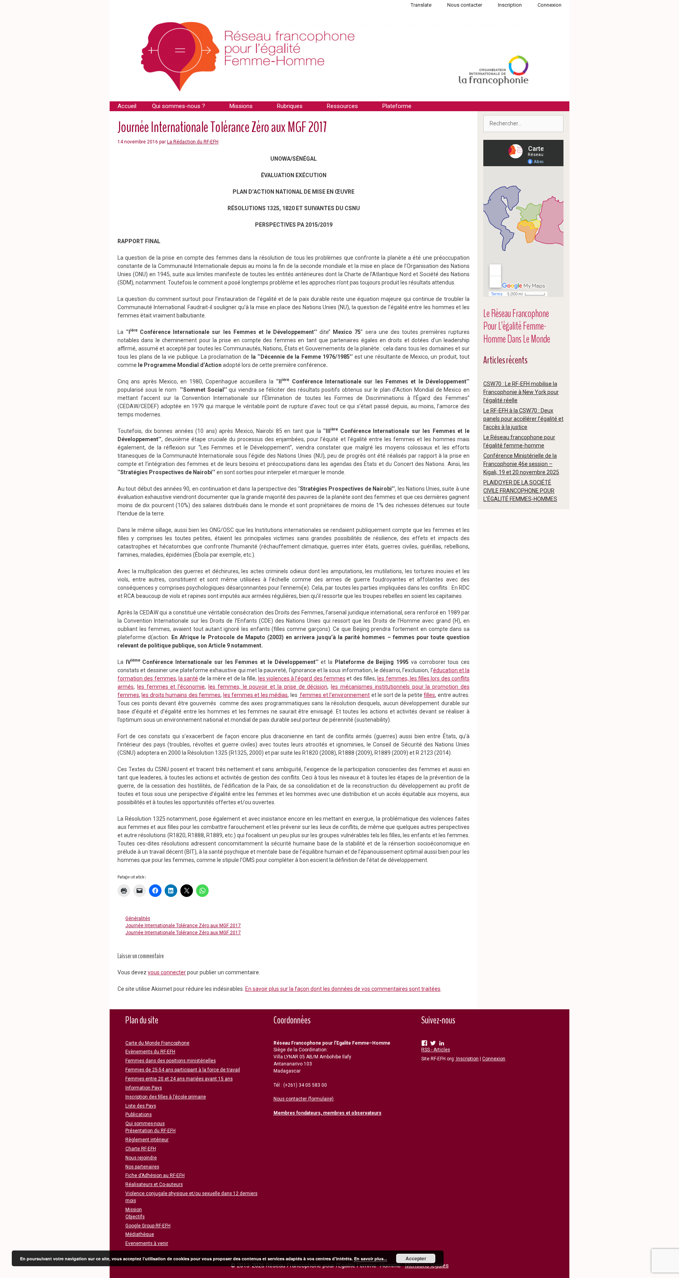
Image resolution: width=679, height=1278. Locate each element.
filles (429, 695)
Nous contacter (464, 5)
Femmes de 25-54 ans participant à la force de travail (182, 1070)
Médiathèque (139, 1234)
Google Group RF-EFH (148, 1225)
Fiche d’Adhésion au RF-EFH (155, 1175)
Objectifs (135, 1216)
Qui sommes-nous (145, 1123)
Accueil (126, 106)
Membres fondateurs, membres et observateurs (327, 1113)
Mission (133, 1209)
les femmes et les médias (255, 695)
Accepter (416, 1258)
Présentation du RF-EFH (150, 1130)
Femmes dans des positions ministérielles (170, 1060)
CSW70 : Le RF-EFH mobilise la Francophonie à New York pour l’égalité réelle (521, 392)
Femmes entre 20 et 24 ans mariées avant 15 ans (179, 1079)
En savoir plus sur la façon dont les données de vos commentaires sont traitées (342, 989)
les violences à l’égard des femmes (301, 678)
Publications (138, 1114)
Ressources (342, 106)
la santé (188, 678)
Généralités (137, 918)
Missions (241, 106)
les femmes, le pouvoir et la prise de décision (267, 687)
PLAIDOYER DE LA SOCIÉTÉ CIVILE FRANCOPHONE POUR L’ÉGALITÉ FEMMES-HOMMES (520, 490)
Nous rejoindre (141, 1158)
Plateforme (396, 106)
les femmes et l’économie (171, 687)
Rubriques (290, 106)
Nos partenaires (142, 1167)
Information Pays (143, 1088)
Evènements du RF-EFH (150, 1051)
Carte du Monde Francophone (157, 1043)
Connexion (550, 5)
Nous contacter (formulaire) (303, 1099)
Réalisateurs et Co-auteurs (154, 1184)
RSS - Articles (435, 1049)
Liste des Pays (140, 1106)
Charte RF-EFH (140, 1148)
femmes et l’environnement (334, 695)
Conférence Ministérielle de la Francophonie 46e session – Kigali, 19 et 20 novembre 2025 (521, 464)
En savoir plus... (370, 1258)
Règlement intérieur (147, 1139)
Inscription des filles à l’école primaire (165, 1097)
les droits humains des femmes (180, 695)
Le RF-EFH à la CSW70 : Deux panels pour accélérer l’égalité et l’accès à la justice (523, 418)
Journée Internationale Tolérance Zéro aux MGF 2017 (183, 925)
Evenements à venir (146, 1243)
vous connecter (167, 972)
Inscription (510, 5)
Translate (421, 5)
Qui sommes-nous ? (178, 106)
